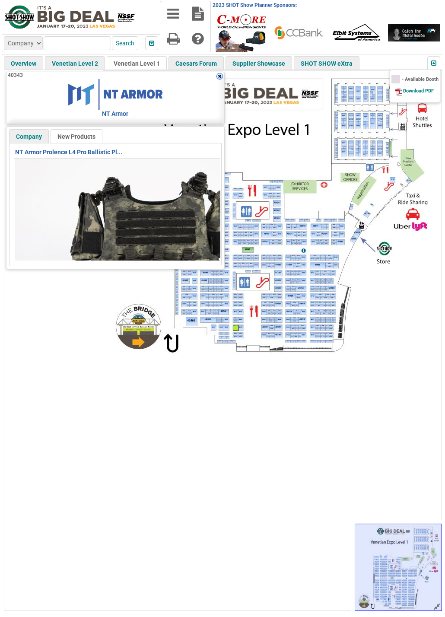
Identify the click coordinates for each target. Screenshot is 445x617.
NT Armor (115, 113)
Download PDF (418, 91)
